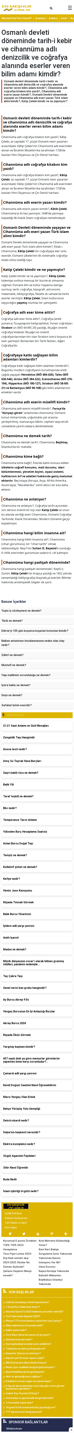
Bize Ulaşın (11, 1227)
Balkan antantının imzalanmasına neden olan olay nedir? (32, 643)
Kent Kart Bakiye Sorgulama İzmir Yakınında (55, 1251)
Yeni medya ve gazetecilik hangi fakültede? (30, 1398)
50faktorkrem (14, 1428)
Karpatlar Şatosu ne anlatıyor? (23, 1353)
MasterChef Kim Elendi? (17, 18)
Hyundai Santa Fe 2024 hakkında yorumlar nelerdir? (35, 1311)
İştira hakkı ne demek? (15, 685)
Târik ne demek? (12, 620)
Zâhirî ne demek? (12, 655)
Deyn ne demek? (11, 695)
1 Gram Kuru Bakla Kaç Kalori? (23, 1307)
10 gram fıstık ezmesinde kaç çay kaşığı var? (31, 1407)
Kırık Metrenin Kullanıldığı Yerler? (54, 1243)
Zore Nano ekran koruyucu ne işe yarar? (28, 1334)
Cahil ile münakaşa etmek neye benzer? (28, 1302)
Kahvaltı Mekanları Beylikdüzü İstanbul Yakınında (50, 1280)
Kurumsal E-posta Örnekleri (20, 1240)
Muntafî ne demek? (13, 665)
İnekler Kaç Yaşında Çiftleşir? (22, 1393)
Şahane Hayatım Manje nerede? (17, 1273)
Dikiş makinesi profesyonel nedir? (24, 1325)
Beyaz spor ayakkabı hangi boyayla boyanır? (30, 1367)
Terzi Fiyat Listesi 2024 (17, 1253)
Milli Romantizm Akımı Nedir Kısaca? (26, 1362)
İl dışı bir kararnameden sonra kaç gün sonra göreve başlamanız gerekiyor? (35, 1387)
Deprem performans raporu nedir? (25, 1358)
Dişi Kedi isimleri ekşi (16, 1258)
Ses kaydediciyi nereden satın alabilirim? (28, 1344)
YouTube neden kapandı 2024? (23, 1316)
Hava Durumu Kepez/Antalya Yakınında (54, 1269)
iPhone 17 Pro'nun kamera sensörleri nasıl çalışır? (34, 1320)
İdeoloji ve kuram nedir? (19, 1339)
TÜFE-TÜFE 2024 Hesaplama (13, 1247)
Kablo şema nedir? (16, 1330)
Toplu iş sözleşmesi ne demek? (21, 610)
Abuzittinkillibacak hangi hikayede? (25, 1371)
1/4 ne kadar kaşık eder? (19, 1402)
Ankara (53, 18)
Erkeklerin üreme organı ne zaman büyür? (29, 1381)
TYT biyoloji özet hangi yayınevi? (24, 1411)
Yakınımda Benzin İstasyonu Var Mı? (50, 1260)
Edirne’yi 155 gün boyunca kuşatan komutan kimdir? (34, 630)
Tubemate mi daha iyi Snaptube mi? (25, 1348)
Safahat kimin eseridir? (16, 705)
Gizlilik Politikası (13, 1213)
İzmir (64, 18)
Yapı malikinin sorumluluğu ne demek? (25, 675)
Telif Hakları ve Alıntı (16, 1222)
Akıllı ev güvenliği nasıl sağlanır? (24, 1376)
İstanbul (40, 18)
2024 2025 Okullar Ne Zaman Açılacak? (16, 1264)
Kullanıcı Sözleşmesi (16, 1218)
